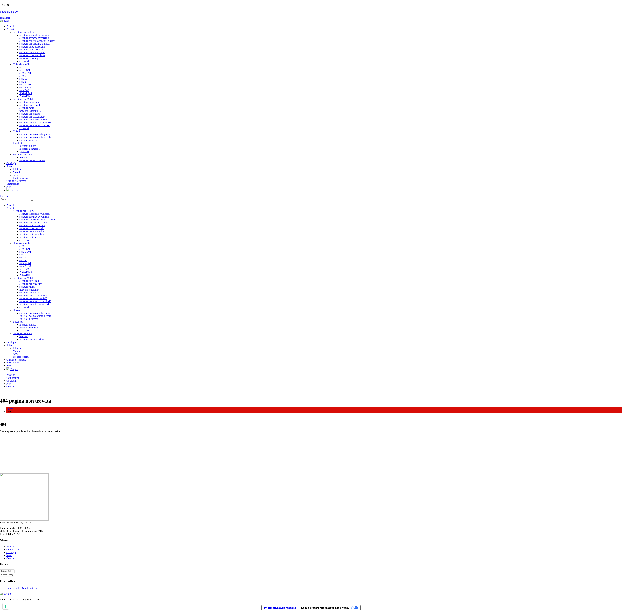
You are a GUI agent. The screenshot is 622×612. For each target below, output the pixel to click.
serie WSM (25, 84)
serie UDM (25, 72)
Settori (9, 166)
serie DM (24, 90)
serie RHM (25, 87)
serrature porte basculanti (32, 46)
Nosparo (23, 157)
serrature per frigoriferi (30, 105)
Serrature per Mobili (23, 99)
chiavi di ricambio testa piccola (35, 137)
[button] (4, 196)
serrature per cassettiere (33, 116)
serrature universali (29, 102)
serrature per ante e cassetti (34, 125)
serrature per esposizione (32, 160)
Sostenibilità (12, 183)
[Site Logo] (4, 20)
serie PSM (24, 70)
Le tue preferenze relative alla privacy (325, 607)
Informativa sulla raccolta (280, 607)
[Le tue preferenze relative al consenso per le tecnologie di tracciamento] (6, 606)
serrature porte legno (29, 58)
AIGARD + (25, 96)
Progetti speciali (21, 178)
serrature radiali (27, 108)
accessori (24, 61)
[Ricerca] (32, 200)
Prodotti (10, 29)
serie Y (23, 81)
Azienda (10, 26)
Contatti (10, 386)
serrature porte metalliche (32, 55)
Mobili (16, 172)
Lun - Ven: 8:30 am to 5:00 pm (22, 588)
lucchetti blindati (27, 145)
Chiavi (16, 131)
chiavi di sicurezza (28, 140)
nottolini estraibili (30, 110)
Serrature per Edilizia (24, 32)
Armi (15, 175)
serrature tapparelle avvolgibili (34, 35)
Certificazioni (13, 377)
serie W (23, 78)
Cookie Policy (7, 574)
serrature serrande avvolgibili (34, 37)
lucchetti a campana (29, 148)
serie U (23, 75)
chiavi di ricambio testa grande (35, 134)
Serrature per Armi (22, 154)
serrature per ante (30, 113)
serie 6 (22, 67)
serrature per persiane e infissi (34, 43)
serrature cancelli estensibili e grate (37, 40)
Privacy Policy (7, 571)
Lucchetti (18, 143)
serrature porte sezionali (31, 49)
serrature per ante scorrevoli (35, 122)
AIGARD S (25, 93)
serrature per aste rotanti (33, 119)
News (9, 186)
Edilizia (17, 169)
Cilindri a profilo (21, 64)
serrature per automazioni (32, 52)
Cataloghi (11, 163)
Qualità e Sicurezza (16, 180)
